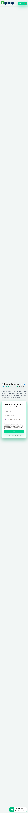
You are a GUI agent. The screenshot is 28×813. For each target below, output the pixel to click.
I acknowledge (10, 423)
